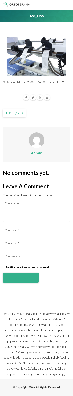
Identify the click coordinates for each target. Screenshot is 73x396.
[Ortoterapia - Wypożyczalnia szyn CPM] (17, 4)
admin (11, 82)
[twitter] (33, 98)
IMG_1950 (15, 113)
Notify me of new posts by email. (28, 267)
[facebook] (26, 98)
